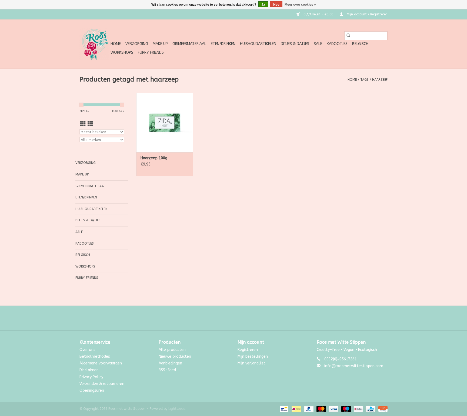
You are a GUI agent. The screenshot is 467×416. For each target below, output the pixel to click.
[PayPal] (308, 409)
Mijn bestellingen (253, 356)
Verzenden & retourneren (101, 383)
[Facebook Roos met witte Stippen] (228, 318)
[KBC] (370, 409)
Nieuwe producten (175, 356)
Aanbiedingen (170, 363)
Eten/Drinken (223, 44)
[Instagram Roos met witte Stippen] (238, 318)
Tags (364, 80)
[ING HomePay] (382, 409)
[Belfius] (358, 409)
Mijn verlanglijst (251, 363)
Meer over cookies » (300, 4)
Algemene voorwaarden (100, 363)
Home (116, 44)
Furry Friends (151, 52)
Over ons (87, 349)
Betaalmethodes (94, 356)
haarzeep (380, 80)
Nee (276, 4)
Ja (263, 4)
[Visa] (333, 409)
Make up (160, 44)
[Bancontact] (284, 409)
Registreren (248, 349)
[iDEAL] (296, 409)
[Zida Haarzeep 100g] (164, 122)
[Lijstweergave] (90, 124)
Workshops (122, 52)
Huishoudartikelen (258, 44)
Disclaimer (88, 370)
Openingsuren (91, 390)
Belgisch (360, 44)
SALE (318, 44)
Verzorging (136, 44)
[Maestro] (345, 409)
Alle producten (172, 349)
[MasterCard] (321, 409)
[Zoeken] (348, 35)
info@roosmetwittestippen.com (353, 366)
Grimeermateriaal (189, 44)
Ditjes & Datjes (295, 44)
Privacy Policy (91, 377)
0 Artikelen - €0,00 (318, 14)
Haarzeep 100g (154, 158)
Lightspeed (176, 409)
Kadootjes (337, 44)
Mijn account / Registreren (367, 14)
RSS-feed (167, 370)
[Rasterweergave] (83, 124)
